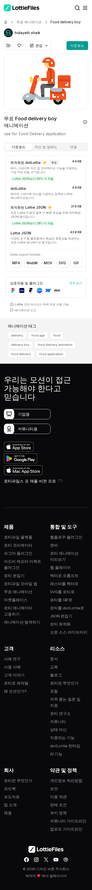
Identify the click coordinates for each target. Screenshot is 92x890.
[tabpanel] (46, 235)
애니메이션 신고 (25, 310)
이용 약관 (58, 796)
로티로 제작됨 (16, 683)
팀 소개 (10, 804)
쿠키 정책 (58, 813)
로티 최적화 (60, 624)
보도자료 (12, 796)
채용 (8, 813)
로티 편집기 (14, 575)
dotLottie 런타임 (65, 745)
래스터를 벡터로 (64, 583)
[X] (46, 860)
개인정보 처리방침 (66, 780)
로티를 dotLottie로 (67, 608)
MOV (48, 263)
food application (51, 354)
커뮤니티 (58, 721)
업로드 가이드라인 (66, 829)
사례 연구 (12, 658)
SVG (62, 263)
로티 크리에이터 (18, 545)
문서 (54, 658)
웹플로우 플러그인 (66, 537)
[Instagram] (36, 860)
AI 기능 (56, 754)
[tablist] (46, 147)
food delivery (21, 354)
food (56, 335)
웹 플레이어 (60, 567)
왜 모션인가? (15, 691)
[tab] (18, 147)
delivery (17, 335)
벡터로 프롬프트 (64, 575)
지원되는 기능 (62, 737)
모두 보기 (75, 283)
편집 (39, 45)
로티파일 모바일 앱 (20, 583)
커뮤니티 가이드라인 (68, 821)
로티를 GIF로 (61, 599)
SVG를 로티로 (62, 591)
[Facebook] (26, 860)
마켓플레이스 (15, 599)
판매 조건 (58, 804)
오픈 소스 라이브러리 (68, 632)
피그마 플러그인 (18, 553)
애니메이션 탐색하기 (22, 622)
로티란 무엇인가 (64, 683)
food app (38, 335)
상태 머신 (58, 729)
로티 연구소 (60, 713)
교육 (54, 667)
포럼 (54, 691)
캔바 (54, 545)
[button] (8, 32)
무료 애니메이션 (18, 591)
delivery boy (20, 345)
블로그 (56, 675)
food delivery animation (55, 345)
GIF (76, 263)
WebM (32, 263)
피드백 (10, 788)
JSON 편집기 (61, 616)
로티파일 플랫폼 (18, 537)
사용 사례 (12, 667)
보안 (54, 788)
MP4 (16, 263)
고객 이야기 (14, 675)
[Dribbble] (66, 860)
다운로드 (77, 45)
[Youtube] (56, 860)
